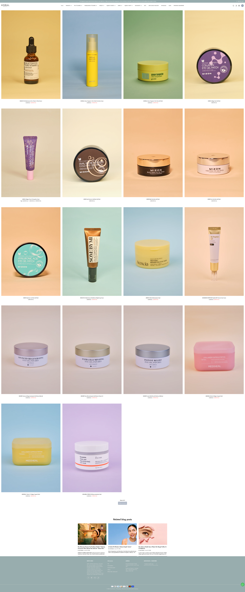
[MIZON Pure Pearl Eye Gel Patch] (214, 153)
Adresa (109, 569)
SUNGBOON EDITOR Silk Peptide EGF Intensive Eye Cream (214, 298)
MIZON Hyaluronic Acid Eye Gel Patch (31, 298)
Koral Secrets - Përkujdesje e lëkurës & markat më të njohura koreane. (124, 588)
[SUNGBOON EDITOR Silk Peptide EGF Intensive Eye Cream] (214, 251)
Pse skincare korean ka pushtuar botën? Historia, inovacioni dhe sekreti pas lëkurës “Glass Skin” (91, 547)
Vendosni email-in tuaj (148, 564)
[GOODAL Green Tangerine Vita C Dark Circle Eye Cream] (92, 54)
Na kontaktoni (110, 565)
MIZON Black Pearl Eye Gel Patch (153, 199)
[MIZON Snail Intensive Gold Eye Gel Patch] (92, 153)
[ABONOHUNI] (156, 564)
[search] (233, 5)
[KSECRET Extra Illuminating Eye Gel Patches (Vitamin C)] (92, 349)
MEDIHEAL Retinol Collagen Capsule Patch (214, 396)
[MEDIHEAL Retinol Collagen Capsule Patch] (214, 349)
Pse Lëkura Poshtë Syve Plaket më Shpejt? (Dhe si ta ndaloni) (152, 547)
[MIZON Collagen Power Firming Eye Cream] (30, 153)
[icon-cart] (239, 5)
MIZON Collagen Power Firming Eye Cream (30, 199)
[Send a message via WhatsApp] (242, 584)
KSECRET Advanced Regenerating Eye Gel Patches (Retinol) (31, 396)
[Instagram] (239, 1)
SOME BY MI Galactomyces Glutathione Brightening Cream (92, 298)
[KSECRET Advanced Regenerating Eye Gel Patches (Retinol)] (30, 349)
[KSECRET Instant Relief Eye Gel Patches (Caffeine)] (153, 349)
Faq (108, 563)
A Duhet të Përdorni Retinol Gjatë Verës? (119, 547)
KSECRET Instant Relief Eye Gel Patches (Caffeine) (153, 396)
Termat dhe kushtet (111, 567)
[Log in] (236, 5)
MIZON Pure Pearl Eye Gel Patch (214, 199)
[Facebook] (237, 1)
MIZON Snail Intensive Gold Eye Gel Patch (92, 199)
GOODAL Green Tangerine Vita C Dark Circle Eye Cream (92, 101)
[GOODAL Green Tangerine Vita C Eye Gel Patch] (153, 54)
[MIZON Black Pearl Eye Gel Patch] (153, 153)
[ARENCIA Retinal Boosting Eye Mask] (153, 251)
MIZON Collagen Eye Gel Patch (214, 101)
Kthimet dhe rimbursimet (112, 571)
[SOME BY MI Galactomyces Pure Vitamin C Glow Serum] (30, 54)
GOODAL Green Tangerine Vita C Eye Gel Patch (153, 101)
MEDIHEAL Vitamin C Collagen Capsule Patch (31, 494)
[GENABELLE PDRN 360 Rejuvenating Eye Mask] (92, 448)
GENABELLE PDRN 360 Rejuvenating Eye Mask (91, 494)
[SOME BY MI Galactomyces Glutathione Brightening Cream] (92, 251)
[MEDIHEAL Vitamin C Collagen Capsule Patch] (30, 448)
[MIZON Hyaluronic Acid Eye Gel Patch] (30, 251)
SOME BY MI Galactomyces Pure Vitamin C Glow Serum (31, 101)
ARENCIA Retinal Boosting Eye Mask (153, 298)
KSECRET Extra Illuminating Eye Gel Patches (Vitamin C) (92, 396)
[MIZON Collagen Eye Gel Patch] (214, 54)
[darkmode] (242, 5)
